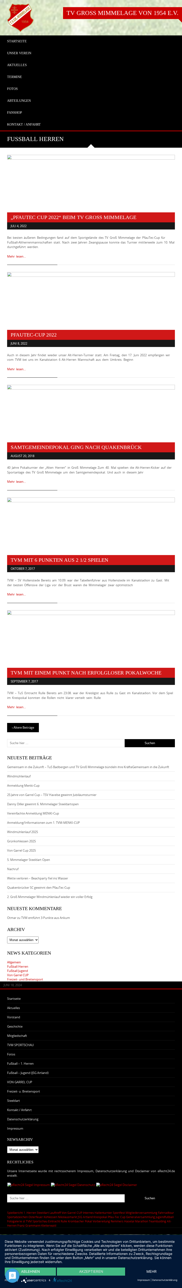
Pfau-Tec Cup (116, 1217)
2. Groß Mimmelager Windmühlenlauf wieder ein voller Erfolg (49, 897)
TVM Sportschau (36, 1221)
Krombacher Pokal (80, 1221)
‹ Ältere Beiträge (23, 727)
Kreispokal (100, 1217)
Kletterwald (48, 1225)
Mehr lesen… (16, 256)
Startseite (14, 998)
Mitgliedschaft (17, 1036)
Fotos (11, 1054)
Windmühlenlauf (19, 776)
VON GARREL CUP (19, 1082)
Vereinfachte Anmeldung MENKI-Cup (33, 813)
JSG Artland (85, 1217)
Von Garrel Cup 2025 (21, 850)
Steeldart (13, 1100)
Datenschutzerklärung (22, 1119)
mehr (151, 1271)
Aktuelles (13, 1008)
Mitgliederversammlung (141, 1213)
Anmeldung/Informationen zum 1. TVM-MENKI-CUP (43, 822)
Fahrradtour (166, 1213)
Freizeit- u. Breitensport (23, 1091)
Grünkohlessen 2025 (21, 841)
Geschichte (15, 1026)
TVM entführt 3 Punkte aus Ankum (45, 918)
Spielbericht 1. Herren (21, 1213)
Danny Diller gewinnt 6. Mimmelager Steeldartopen (43, 804)
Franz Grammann (29, 1225)
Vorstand (13, 1017)
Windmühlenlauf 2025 (22, 832)
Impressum (15, 1128)
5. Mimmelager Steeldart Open (28, 860)
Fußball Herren (17, 966)
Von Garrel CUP (18, 975)
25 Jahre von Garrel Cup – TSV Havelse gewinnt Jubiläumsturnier (51, 795)
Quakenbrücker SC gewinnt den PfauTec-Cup (38, 887)
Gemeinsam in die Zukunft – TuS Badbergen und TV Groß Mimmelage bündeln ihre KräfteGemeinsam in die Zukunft (88, 767)
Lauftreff (55, 1213)
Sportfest (119, 1213)
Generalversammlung (140, 1217)
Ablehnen (30, 1271)
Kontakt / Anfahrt (19, 1110)
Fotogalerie (14, 1221)
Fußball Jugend (17, 971)
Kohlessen (50, 1217)
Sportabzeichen (17, 1217)
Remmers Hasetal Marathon (129, 1221)
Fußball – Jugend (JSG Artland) (28, 1073)
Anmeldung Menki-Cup (23, 785)
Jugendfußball (165, 1217)
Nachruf (12, 869)
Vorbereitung (101, 1221)
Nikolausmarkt (67, 1217)
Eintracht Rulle (57, 1221)
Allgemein (14, 962)
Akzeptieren (91, 1271)
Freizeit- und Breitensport (25, 979)
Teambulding (157, 1221)
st (24, 1221)
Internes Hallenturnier (97, 1213)
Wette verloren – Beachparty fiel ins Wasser (37, 878)
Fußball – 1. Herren (20, 1063)
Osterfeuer (35, 1217)
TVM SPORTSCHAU (20, 1045)
